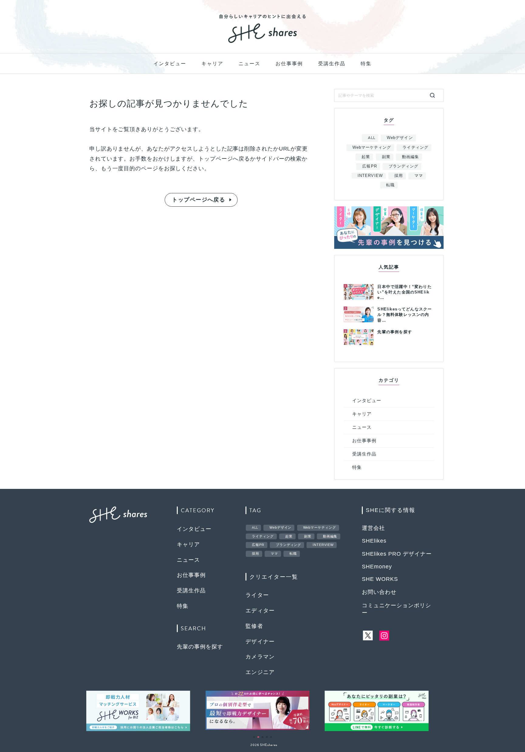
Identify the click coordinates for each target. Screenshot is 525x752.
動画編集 (410, 156)
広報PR (369, 166)
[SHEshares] (262, 42)
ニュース (249, 63)
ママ (418, 175)
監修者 (254, 626)
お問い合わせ (379, 592)
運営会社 (373, 528)
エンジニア (260, 672)
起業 (366, 156)
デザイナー (260, 642)
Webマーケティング (371, 147)
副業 (386, 156)
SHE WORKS (380, 579)
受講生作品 (331, 63)
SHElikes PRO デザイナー (397, 554)
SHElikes (374, 541)
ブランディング (403, 166)
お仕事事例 (289, 63)
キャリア (212, 63)
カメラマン (260, 657)
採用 (398, 175)
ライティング (415, 147)
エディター (260, 611)
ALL (371, 138)
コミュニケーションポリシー (396, 609)
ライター (257, 595)
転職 (390, 185)
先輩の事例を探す (200, 647)
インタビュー (169, 63)
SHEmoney (377, 567)
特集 (366, 63)
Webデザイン (400, 137)
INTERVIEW (370, 175)
